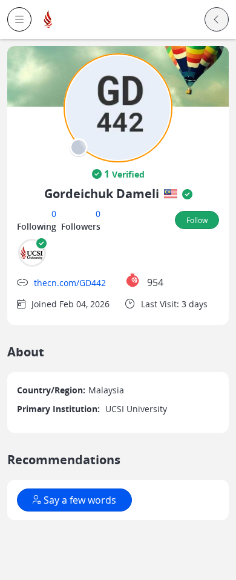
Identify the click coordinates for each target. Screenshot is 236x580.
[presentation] (79, 147)
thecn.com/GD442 (70, 282)
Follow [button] (197, 220)
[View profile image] (118, 107)
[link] (48, 19)
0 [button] (53, 213)
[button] (19, 19)
